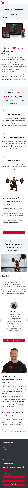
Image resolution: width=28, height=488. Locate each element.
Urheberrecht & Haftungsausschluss (10, 473)
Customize (14, 476)
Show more (14, 335)
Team (4, 447)
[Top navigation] (26, 2)
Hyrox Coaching (6, 459)
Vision (4, 445)
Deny (14, 480)
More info (5, 468)
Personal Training (6, 455)
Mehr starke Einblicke (14, 340)
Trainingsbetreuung (7, 457)
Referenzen (5, 449)
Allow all (14, 484)
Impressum (19, 470)
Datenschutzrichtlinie (10, 470)
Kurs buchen (14, 232)
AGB (4, 470)
